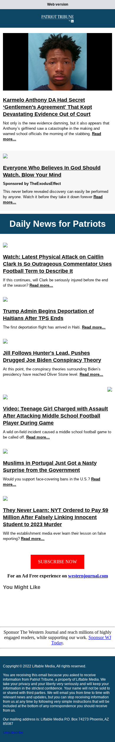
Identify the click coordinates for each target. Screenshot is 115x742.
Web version (57, 4)
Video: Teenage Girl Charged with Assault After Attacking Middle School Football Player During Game (55, 416)
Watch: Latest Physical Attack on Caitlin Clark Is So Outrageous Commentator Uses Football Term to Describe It (57, 264)
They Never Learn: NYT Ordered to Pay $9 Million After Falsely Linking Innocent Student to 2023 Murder (55, 517)
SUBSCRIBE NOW (57, 561)
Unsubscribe (13, 732)
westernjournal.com (88, 575)
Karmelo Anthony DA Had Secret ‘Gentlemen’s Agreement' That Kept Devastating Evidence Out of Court (47, 107)
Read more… (41, 285)
